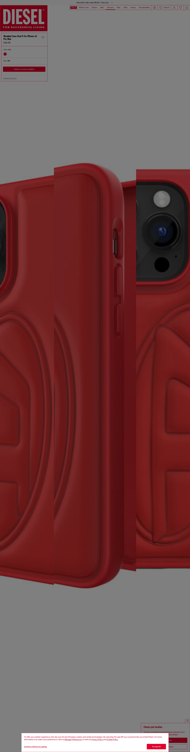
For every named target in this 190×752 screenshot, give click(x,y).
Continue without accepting (35, 747)
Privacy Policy (97, 739)
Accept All (156, 747)
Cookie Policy (112, 739)
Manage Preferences (73, 739)
